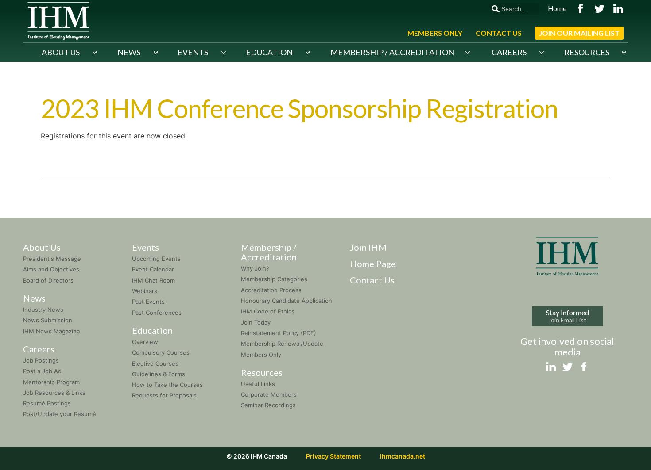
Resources (586, 52)
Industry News (43, 309)
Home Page (373, 263)
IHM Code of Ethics (267, 311)
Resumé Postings (47, 403)
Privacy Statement (333, 456)
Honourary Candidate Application (286, 300)
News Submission (47, 320)
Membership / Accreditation (392, 52)
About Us (61, 52)
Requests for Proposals (164, 395)
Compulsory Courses (161, 352)
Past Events (148, 301)
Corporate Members (269, 394)
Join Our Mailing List (579, 33)
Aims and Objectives (51, 269)
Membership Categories (274, 279)
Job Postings (41, 360)
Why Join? (255, 268)
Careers (509, 52)
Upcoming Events (156, 258)
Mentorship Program (51, 382)
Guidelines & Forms (158, 374)
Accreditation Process (271, 290)
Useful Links (258, 383)
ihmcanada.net (402, 456)
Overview (145, 341)
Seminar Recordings (268, 405)
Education (269, 52)
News (128, 52)
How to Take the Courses (167, 384)
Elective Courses (155, 363)
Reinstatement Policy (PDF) (278, 332)
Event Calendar (153, 269)
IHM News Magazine (51, 331)
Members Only (434, 33)
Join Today (256, 322)
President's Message (52, 258)
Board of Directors (48, 280)
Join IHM (368, 247)
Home (557, 8)
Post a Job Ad (42, 370)
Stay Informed (567, 316)
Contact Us (499, 33)
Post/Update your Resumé (59, 413)
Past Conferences (157, 312)
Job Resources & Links (54, 392)
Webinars (144, 290)
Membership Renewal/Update (282, 343)
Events (193, 52)
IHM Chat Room (153, 280)
